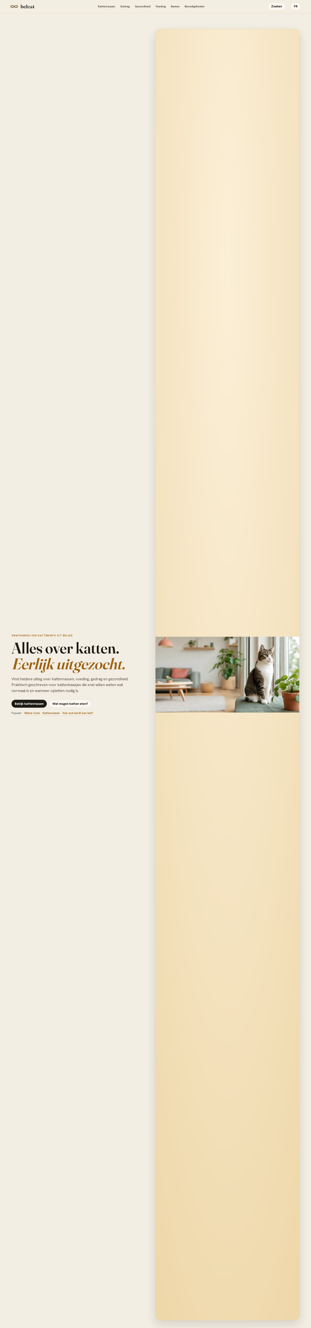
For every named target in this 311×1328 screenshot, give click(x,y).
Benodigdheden (195, 6)
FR (296, 6)
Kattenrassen (106, 6)
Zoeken (276, 6)
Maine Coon (32, 713)
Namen (175, 6)
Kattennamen (51, 713)
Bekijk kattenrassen (29, 704)
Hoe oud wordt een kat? (77, 713)
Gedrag (125, 6)
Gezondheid (142, 6)
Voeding (161, 6)
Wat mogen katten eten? (70, 704)
